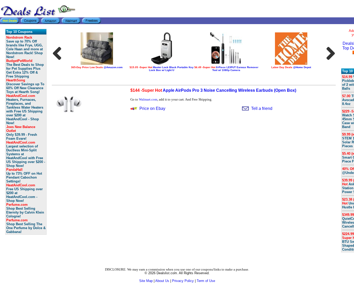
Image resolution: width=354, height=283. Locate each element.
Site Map (146, 281)
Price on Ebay (152, 108)
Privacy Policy (183, 281)
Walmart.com (148, 99)
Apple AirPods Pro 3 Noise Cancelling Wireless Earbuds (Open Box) (213, 90)
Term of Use (206, 281)
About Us (162, 281)
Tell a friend (261, 108)
